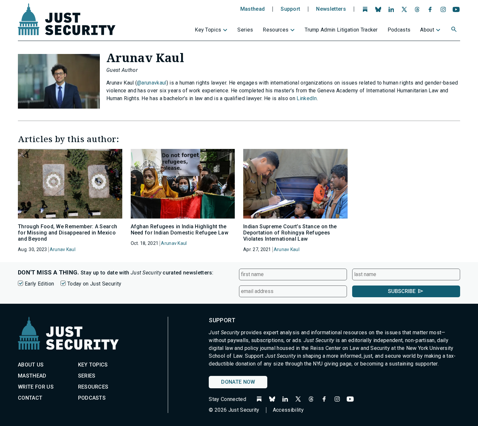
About (427, 30)
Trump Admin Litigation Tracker (341, 30)
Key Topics (208, 30)
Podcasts (399, 30)
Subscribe (402, 291)
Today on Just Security (94, 284)
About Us (31, 365)
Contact (30, 398)
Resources (275, 30)
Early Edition (39, 284)
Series (245, 30)
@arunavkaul (151, 83)
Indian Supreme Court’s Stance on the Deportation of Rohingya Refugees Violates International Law (290, 232)
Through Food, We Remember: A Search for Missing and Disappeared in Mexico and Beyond (67, 232)
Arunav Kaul (62, 249)
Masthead (252, 9)
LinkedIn (307, 98)
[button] (454, 30)
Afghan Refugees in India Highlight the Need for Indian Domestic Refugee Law (180, 229)
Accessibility (288, 410)
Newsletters (331, 9)
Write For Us (36, 387)
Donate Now (238, 382)
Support (290, 9)
